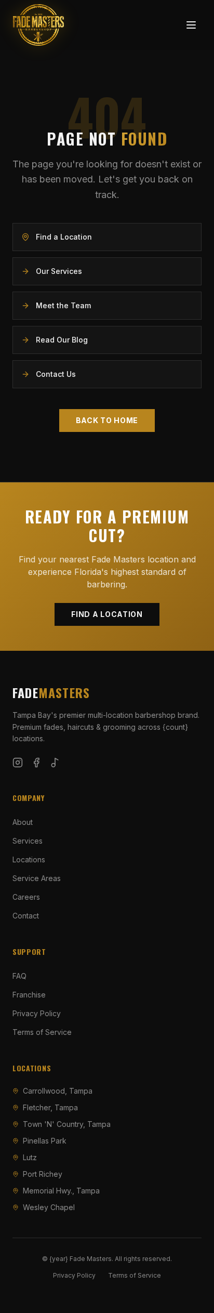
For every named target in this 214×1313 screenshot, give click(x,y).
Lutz (30, 1157)
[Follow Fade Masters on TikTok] (55, 762)
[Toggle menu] (191, 25)
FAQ (19, 975)
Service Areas (36, 878)
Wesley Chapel (49, 1207)
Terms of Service (42, 1032)
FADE (51, 692)
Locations (28, 859)
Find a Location (107, 614)
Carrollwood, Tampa (57, 1090)
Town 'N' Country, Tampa (67, 1124)
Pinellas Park (44, 1140)
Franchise (29, 994)
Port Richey (42, 1174)
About (22, 822)
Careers (26, 896)
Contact (25, 915)
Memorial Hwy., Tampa (61, 1190)
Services (27, 840)
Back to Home (107, 420)
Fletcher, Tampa (50, 1107)
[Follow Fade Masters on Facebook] (36, 762)
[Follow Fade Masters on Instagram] (17, 762)
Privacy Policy (36, 1013)
